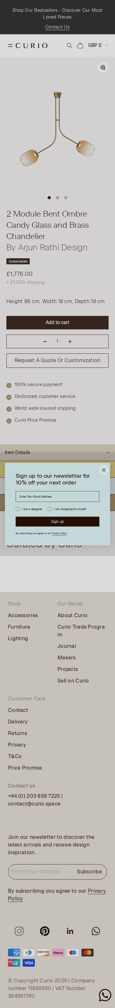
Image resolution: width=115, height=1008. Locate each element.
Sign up (57, 521)
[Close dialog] (103, 470)
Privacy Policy (59, 533)
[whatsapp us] (105, 995)
